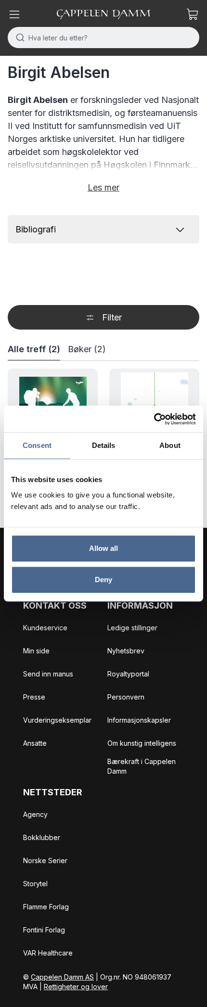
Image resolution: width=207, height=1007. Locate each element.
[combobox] (103, 37)
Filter (112, 317)
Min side (36, 651)
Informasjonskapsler (139, 720)
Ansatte (35, 743)
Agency (35, 814)
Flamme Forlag (46, 907)
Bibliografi (35, 229)
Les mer (103, 187)
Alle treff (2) (34, 349)
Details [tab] (104, 445)
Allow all (103, 548)
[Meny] (14, 14)
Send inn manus (48, 674)
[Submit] (18, 37)
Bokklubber (41, 837)
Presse (34, 697)
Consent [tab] (37, 445)
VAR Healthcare (48, 953)
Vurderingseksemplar (57, 720)
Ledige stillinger (132, 628)
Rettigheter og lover (76, 986)
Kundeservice (45, 628)
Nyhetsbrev (125, 651)
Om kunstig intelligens (141, 743)
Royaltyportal (128, 674)
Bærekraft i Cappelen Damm (141, 766)
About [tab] (170, 445)
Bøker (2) (87, 349)
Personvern (125, 697)
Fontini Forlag (44, 930)
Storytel (35, 884)
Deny (103, 579)
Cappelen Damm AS (62, 977)
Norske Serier (45, 860)
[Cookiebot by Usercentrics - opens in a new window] (154, 419)
